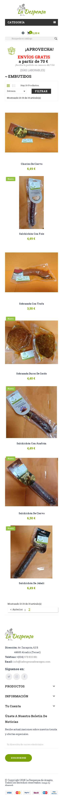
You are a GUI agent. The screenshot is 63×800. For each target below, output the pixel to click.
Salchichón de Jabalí (31, 583)
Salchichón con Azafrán (31, 443)
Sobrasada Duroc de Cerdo (31, 373)
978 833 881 (30, 657)
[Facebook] (24, 676)
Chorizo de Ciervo (31, 163)
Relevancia (16, 91)
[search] (56, 38)
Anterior (16, 609)
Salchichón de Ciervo (32, 513)
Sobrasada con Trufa (31, 303)
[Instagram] (16, 676)
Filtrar (41, 91)
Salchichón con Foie (31, 233)
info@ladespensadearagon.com (32, 661)
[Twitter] (9, 676)
